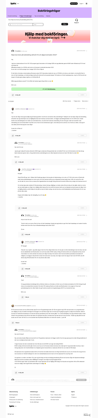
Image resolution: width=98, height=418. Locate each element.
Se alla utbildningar (34, 402)
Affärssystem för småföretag (16, 399)
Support (73, 394)
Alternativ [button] (65, 24)
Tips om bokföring (39, 16)
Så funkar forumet (55, 399)
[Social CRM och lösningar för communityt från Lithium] (87, 414)
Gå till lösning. (51, 89)
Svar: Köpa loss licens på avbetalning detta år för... (20, 19)
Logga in (81, 3)
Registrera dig (74, 3)
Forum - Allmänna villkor (56, 394)
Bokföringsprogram (13, 394)
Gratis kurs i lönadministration (37, 399)
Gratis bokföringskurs (35, 394)
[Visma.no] (15, 3)
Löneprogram (12, 397)
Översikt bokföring (12, 16)
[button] (87, 51)
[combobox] (24, 24)
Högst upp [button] (11, 414)
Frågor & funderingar (26, 16)
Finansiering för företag (14, 402)
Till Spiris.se (74, 397)
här (25, 185)
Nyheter (48, 16)
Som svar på (25, 144)
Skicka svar (81, 380)
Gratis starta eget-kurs (35, 397)
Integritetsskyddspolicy (56, 397)
